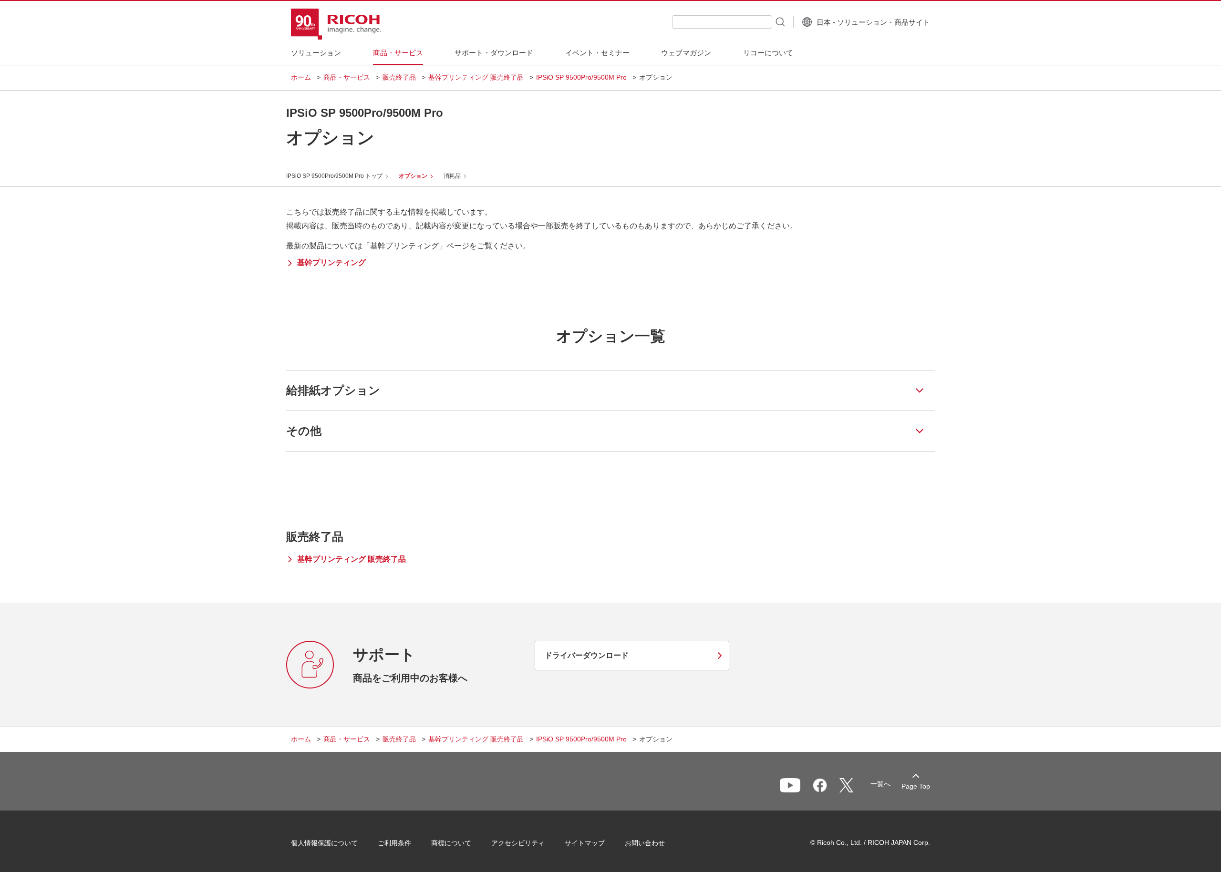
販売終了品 (399, 77)
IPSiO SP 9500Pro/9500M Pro (581, 77)
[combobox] (722, 22)
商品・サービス (346, 77)
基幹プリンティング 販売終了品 (476, 77)
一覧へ (880, 784)
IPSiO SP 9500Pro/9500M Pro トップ (334, 176)
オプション (413, 176)
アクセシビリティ (518, 843)
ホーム (301, 77)
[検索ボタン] (779, 21)
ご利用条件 (394, 843)
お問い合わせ (645, 843)
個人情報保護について (324, 843)
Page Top (915, 786)
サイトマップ (585, 843)
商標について (451, 843)
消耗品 (452, 176)
